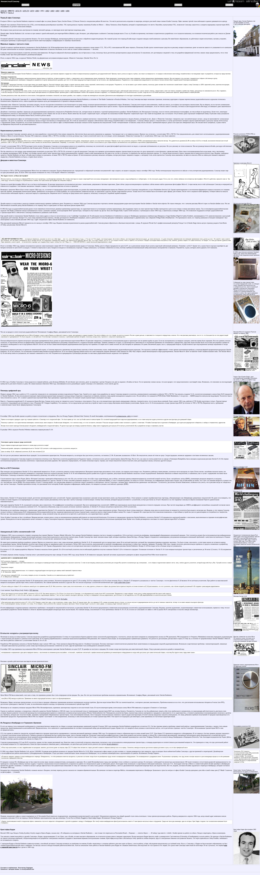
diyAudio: (64, 599)
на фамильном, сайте (123, 416)
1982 (47, 11)
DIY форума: (34, 590)
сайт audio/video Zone (122, 582)
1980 (37, 11)
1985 (62, 11)
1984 (57, 11)
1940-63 (3, 11)
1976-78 (26, 11)
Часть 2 (11, 13)
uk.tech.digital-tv (112, 744)
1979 (32, 11)
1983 (52, 11)
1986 (67, 11)
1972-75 (18, 11)
